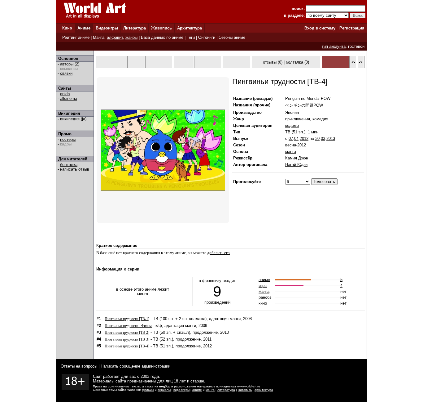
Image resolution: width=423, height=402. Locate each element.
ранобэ (265, 297)
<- (353, 62)
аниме (264, 279)
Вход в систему (319, 28)
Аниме (83, 28)
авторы (66, 64)
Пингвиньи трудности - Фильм (128, 326)
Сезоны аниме (232, 37)
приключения (297, 119)
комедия (320, 119)
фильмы (148, 389)
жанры (131, 37)
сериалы (164, 389)
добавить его (218, 252)
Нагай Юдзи (296, 164)
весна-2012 (295, 145)
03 (323, 138)
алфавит (115, 37)
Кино (67, 28)
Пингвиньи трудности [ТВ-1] (127, 319)
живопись (245, 389)
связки (66, 73)
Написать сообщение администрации (135, 366)
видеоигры (181, 389)
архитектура (264, 389)
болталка (68, 164)
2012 (304, 138)
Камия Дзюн (296, 158)
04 (296, 138)
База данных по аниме (162, 37)
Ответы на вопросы (79, 366)
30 (317, 138)
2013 (330, 138)
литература (226, 389)
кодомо (292, 125)
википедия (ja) (73, 119)
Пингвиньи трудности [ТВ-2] (127, 332)
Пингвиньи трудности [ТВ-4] (127, 346)
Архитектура (189, 28)
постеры (68, 139)
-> (361, 62)
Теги (191, 37)
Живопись (161, 28)
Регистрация (351, 28)
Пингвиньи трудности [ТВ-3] (127, 339)
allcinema (68, 98)
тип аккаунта (334, 46)
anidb (65, 94)
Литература (134, 28)
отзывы (270, 62)
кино (263, 303)
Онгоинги (206, 37)
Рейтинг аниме (75, 37)
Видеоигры (107, 28)
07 (291, 138)
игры (263, 285)
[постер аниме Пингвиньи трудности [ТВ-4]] (163, 189)
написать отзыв (74, 169)
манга (290, 151)
